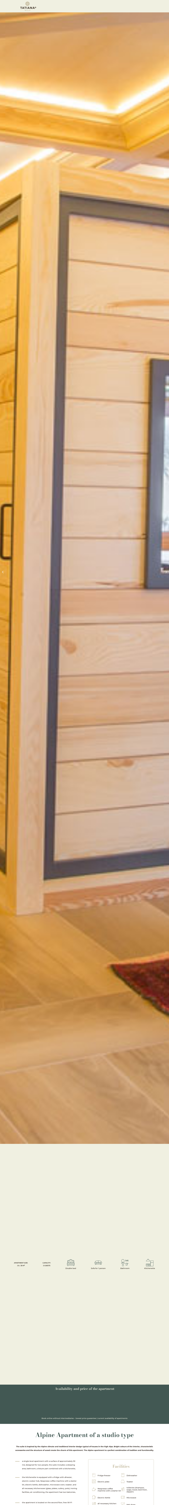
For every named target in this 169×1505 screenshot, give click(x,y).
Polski (151, 6)
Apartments (80, 6)
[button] (2, 571)
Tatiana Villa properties (102, 6)
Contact (138, 6)
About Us (125, 6)
